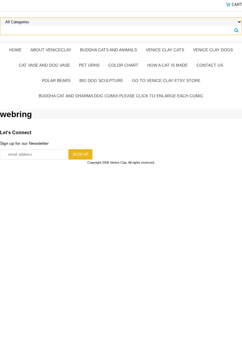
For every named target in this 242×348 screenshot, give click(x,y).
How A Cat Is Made (167, 65)
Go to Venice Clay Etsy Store (166, 80)
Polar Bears (56, 80)
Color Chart (123, 65)
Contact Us (210, 65)
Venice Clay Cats (165, 49)
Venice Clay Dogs (213, 49)
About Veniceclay (50, 49)
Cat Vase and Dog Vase (44, 65)
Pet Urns (89, 65)
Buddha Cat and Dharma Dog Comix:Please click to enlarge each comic (121, 95)
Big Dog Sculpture (101, 80)
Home (15, 49)
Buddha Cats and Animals (108, 49)
